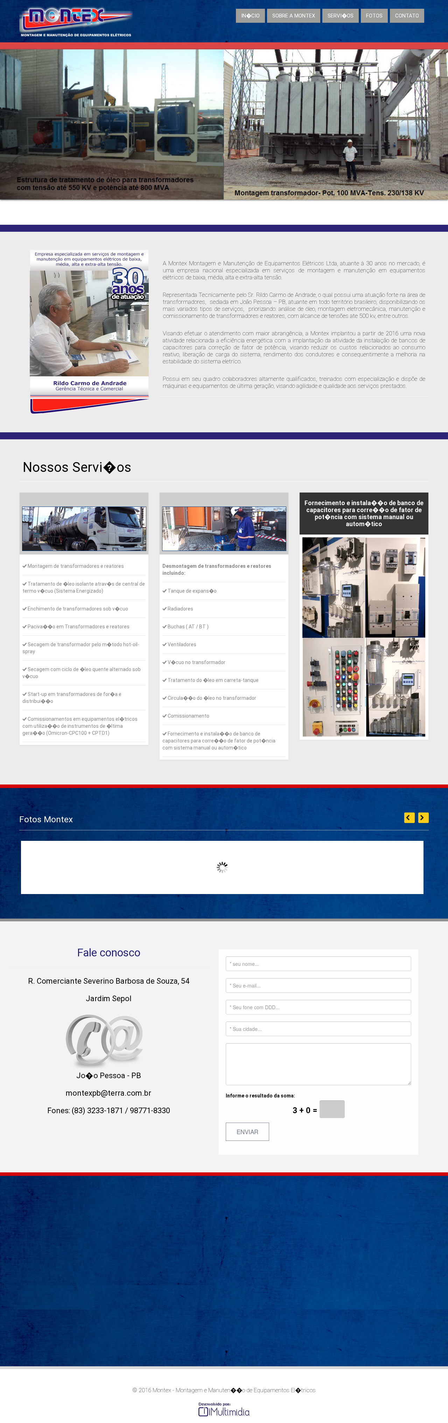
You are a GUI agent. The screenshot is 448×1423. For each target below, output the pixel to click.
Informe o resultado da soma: (273, 1114)
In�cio (250, 16)
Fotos (374, 16)
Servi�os (341, 16)
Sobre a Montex (293, 16)
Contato (407, 16)
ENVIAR (247, 1131)
